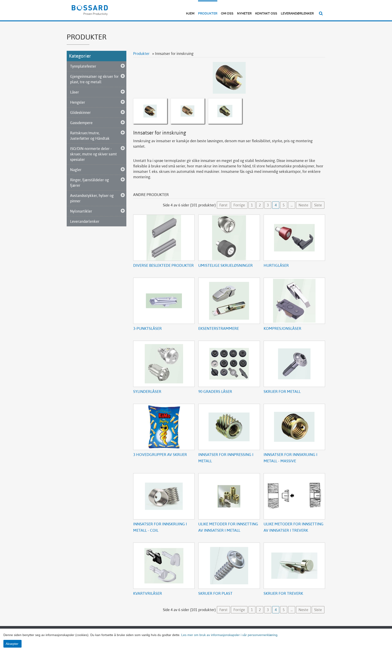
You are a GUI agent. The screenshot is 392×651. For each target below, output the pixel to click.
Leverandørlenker (297, 13)
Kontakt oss (266, 13)
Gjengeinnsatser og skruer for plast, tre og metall (94, 79)
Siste (318, 205)
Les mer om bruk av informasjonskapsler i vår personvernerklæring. (229, 635)
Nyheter (244, 13)
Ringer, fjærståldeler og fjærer (89, 182)
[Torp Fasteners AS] (90, 9)
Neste (303, 205)
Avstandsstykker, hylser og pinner (92, 198)
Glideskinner (80, 112)
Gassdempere (81, 122)
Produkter (207, 13)
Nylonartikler (81, 211)
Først (223, 205)
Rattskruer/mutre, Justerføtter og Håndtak (90, 135)
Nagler (75, 169)
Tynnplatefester (83, 66)
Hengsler (77, 102)
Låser (74, 92)
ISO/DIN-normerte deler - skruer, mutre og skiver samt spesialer (93, 154)
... (292, 205)
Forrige (239, 205)
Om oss (227, 13)
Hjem (190, 13)
